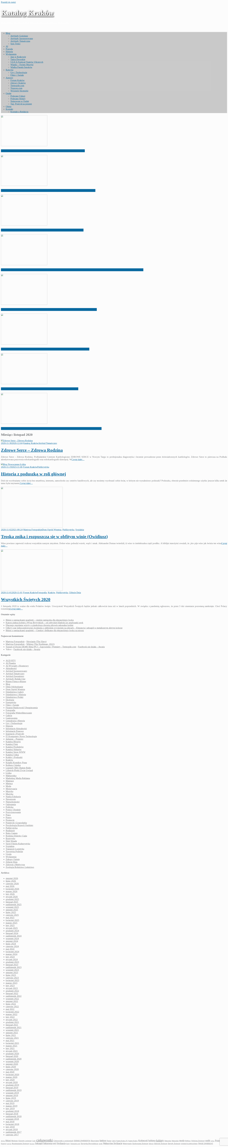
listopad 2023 (12, 964)
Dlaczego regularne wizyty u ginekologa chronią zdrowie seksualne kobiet (42, 230)
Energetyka (11, 702)
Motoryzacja (11, 788)
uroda (100, 1144)
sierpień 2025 (12, 909)
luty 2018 (10, 1127)
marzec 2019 (11, 1106)
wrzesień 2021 (12, 1030)
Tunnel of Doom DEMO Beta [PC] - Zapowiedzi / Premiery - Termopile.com (41, 646)
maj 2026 (10, 886)
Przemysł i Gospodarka (16, 822)
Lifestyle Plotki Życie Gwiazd (19, 770)
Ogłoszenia (11, 804)
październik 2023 (13, 967)
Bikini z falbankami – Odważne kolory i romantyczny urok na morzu (39, 388)
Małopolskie (175, 1141)
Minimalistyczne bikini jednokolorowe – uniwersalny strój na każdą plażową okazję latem (51, 428)
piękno (212, 1141)
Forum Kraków (17, 80)
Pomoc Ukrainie (13, 809)
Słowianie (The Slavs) (36, 641)
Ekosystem (95, 1141)
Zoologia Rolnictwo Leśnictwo (20, 867)
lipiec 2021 (11, 1035)
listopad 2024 (12, 933)
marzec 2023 (11, 983)
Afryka (3, 1141)
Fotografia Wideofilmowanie (19, 713)
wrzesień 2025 (12, 907)
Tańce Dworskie (17, 59)
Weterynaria (127, 1144)
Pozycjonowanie (13, 812)
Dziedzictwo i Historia (16, 694)
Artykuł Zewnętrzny (15, 676)
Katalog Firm (12, 744)
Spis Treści (15, 43)
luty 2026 (10, 894)
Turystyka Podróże (14, 851)
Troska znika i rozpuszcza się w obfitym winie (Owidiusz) (54, 536)
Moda (8, 786)
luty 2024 (10, 957)
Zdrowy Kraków (18, 83)
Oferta (8, 106)
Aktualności (11, 668)
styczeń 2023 (12, 988)
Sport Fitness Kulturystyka (18, 843)
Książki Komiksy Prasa (16, 762)
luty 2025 (10, 925)
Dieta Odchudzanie (14, 686)
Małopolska (11, 775)
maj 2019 (10, 1103)
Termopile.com (17, 85)
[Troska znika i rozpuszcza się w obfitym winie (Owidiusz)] (32, 527)
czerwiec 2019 (12, 1100)
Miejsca (9, 783)
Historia (9, 51)
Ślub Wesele (11, 841)
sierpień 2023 (12, 972)
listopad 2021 (12, 1025)
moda (181, 1140)
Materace (10, 781)
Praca (8, 815)
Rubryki (9, 70)
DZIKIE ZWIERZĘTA (82, 1141)
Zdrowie (151, 1144)
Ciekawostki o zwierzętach (63, 1141)
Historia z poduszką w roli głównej (33, 473)
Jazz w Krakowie (18, 57)
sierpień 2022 (12, 1001)
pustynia (9, 1143)
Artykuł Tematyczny (47, 443)
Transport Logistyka (15, 849)
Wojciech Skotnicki (19, 91)
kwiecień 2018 (12, 1124)
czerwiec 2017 (12, 1134)
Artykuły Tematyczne (20, 41)
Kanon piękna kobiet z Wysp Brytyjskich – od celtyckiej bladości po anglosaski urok (48, 190)
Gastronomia (11, 718)
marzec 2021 (11, 1046)
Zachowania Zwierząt (140, 1144)
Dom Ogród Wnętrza (51, 529)
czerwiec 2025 (12, 915)
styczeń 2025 (12, 928)
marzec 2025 (11, 923)
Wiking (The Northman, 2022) (40, 644)
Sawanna (32, 1143)
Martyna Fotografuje (32, 529)
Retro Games (11, 833)
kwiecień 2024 (12, 951)
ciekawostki (44, 1140)
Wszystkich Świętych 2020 (25, 599)
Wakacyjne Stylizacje (112, 1143)
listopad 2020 (12, 1056)
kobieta (152, 1140)
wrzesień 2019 (12, 1093)
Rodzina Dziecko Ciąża (16, 836)
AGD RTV (11, 660)
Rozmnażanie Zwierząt (20, 1144)
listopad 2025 (12, 902)
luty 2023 (10, 985)
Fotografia (42, 592)
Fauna (109, 1141)
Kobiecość (143, 1140)
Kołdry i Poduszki (14, 757)
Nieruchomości (12, 802)
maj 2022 (10, 1009)
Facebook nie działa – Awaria (91, 646)
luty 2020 (10, 1080)
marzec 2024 (11, 954)
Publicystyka (43, 467)
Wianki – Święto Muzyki (21, 64)
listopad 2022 (12, 993)
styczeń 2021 (12, 1051)
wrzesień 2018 (12, 1119)
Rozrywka (10, 838)
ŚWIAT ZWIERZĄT (205, 1144)
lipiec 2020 (11, 1066)
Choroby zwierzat (24, 1141)
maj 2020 (10, 1072)
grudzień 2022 (12, 991)
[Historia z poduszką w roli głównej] (13, 464)
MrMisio (188, 1141)
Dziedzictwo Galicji (15, 692)
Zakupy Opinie (13, 859)
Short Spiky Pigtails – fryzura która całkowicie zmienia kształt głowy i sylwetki (45, 349)
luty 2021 (10, 1048)
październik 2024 (13, 936)
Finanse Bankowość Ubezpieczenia (22, 707)
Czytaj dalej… (77, 459)
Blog (8, 33)
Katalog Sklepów (13, 749)
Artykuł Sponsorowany (16, 671)
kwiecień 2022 (12, 1012)
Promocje (10, 820)
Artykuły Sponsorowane (21, 38)
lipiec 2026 (11, 881)
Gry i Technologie (18, 72)
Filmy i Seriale (17, 75)
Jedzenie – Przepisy (14, 739)
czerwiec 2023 (12, 978)
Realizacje (10, 830)
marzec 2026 (11, 891)
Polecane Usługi (17, 96)
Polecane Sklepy (18, 98)
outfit (207, 1140)
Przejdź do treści (8, 2)
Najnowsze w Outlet (19, 101)
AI (7, 46)
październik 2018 (13, 1116)
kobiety (160, 1140)
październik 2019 (13, 1090)
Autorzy (9, 77)
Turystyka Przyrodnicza (89, 1144)
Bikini (8, 1140)
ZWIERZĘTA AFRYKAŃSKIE (189, 1143)
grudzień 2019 (12, 1085)
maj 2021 (10, 1040)
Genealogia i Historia (15, 720)
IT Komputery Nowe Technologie (21, 736)
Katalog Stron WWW (15, 752)
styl (54, 1143)
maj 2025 (10, 917)
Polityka (9, 807)
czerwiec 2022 (12, 1006)
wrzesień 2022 (12, 998)
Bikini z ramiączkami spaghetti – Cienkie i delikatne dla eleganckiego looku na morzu (49, 309)
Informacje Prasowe (15, 731)
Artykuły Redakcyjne (15, 679)
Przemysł (3, 1144)
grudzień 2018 (12, 1111)
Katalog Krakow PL (122, 1141)
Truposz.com (16, 88)
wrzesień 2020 (12, 1061)
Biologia (14, 1141)
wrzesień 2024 (12, 938)
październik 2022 (13, 996)
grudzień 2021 (12, 1022)
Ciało (34, 1141)
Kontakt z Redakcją (19, 111)
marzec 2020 (11, 1077)
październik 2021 (13, 1027)
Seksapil (39, 1143)
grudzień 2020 (12, 1053)
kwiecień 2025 (12, 920)
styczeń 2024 (12, 959)
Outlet (8, 93)
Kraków (51, 592)
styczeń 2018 (12, 1129)
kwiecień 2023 (12, 980)
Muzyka (9, 791)
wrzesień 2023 (12, 970)
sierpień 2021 (12, 1032)
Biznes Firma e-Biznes (16, 681)
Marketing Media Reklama (18, 778)
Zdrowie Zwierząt (160, 1144)
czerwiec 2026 (12, 883)
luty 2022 (10, 1017)
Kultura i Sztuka (13, 765)
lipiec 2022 (11, 1004)
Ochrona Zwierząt (198, 1141)
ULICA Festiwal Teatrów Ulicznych (26, 62)
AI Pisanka (11, 663)
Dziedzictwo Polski (14, 697)
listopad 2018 (12, 1114)
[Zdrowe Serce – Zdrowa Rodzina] (17, 440)
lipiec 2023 (11, 975)
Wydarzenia (11, 54)
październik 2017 (13, 1132)
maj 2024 (10, 949)
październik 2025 (13, 904)
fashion (103, 1140)
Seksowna (47, 1143)
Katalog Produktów (15, 747)
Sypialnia (79, 529)
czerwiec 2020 (12, 1069)
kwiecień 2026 (12, 889)
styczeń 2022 (12, 1019)
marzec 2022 (11, 1014)
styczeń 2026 (12, 896)
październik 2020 (13, 1059)
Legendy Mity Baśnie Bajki (18, 768)
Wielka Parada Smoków (21, 67)
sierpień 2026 (12, 878)
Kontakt (9, 109)
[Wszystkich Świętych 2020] (32, 590)
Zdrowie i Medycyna (15, 864)
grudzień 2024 (12, 930)
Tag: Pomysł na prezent (21, 104)
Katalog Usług (12, 754)
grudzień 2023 (12, 962)
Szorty (68, 1144)
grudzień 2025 (12, 899)
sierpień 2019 (12, 1095)
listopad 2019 (12, 1087)
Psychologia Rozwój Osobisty (19, 825)
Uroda (8, 854)
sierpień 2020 (12, 1064)
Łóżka (8, 773)
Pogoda (9, 49)
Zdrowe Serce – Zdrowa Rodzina (32, 450)
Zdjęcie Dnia (75, 592)
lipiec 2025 (11, 912)
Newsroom (11, 799)
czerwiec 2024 (12, 946)
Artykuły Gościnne (19, 36)
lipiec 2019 (11, 1098)
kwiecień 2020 (12, 1074)
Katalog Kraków (27, 13)
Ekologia (10, 700)
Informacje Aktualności (16, 728)
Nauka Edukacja (13, 796)
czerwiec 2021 (12, 1038)
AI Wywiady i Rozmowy (17, 666)
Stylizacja (61, 1143)
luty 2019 (10, 1108)
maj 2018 (10, 1121)
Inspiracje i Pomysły (15, 734)
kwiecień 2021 (12, 1043)
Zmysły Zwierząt (174, 1144)
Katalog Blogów (13, 741)
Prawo (9, 817)
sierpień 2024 (12, 941)
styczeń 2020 (12, 1082)
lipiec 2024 (11, 943)
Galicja (9, 715)
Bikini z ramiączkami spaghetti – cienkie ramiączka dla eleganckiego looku (43, 150)
